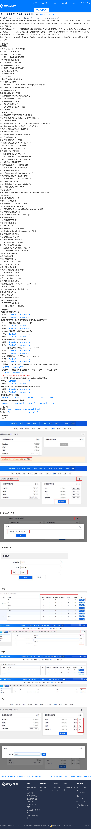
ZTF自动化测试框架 (33, 811)
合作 (75, 3)
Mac (51, 397)
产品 (35, 3)
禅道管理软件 (41, 10)
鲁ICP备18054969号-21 (42, 825)
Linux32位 (43, 397)
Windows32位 (19, 397)
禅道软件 (30, 825)
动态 (55, 3)
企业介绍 (43, 787)
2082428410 (83, 802)
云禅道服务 (31, 793)
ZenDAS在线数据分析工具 (33, 800)
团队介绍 (43, 790)
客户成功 (45, 3)
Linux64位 (31, 397)
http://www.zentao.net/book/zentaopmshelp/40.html (24, 409)
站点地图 (3, 825)
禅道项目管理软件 (32, 789)
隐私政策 (11, 825)
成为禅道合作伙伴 (69, 789)
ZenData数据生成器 (33, 817)
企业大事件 (56, 787)
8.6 (87, 826)
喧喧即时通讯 (32, 796)
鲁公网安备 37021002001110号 (62, 825)
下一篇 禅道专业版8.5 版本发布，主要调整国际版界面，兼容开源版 (69, 776)
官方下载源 (12, 314)
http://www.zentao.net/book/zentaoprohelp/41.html (23, 412)
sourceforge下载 (25, 314)
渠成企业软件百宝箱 (32, 806)
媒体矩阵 (65, 3)
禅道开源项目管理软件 (47, 14)
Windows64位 (6, 397)
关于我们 (85, 3)
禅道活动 (55, 790)
